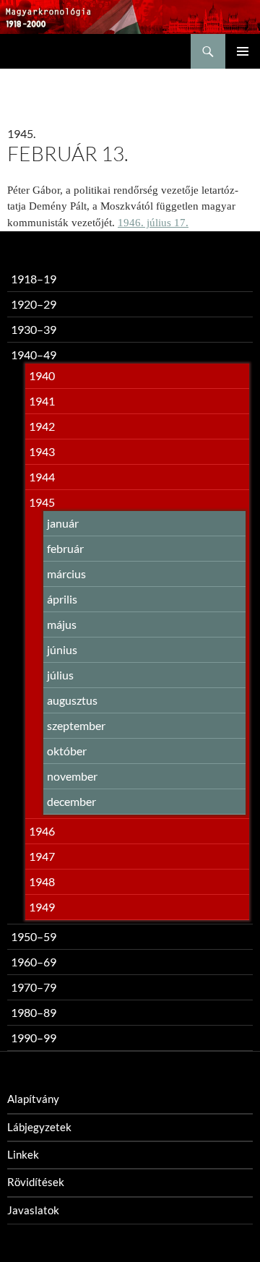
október (67, 750)
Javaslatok (33, 1209)
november (72, 776)
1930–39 (33, 329)
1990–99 (33, 1037)
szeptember (76, 725)
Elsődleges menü (242, 51)
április (62, 599)
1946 (42, 831)
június (62, 649)
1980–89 (33, 1012)
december (71, 801)
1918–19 (33, 279)
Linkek (23, 1154)
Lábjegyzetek (39, 1126)
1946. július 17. (153, 222)
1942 (42, 426)
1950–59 (33, 936)
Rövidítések (35, 1181)
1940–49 (33, 354)
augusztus (72, 700)
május (62, 624)
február (65, 548)
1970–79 (33, 987)
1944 (42, 477)
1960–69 (33, 962)
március (66, 573)
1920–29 (33, 304)
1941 (42, 401)
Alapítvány (33, 1098)
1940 (42, 375)
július (60, 675)
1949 (42, 907)
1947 (42, 856)
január (63, 523)
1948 (42, 881)
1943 (42, 451)
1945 (42, 502)
